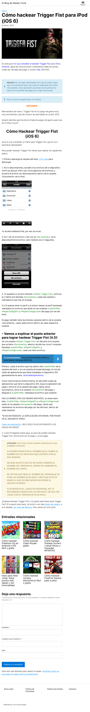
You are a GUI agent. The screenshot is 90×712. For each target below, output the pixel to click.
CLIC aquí (43, 159)
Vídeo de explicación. (11, 424)
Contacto (72, 689)
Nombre (6, 627)
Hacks (4, 11)
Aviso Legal (8, 689)
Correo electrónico (12, 639)
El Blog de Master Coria (14, 3)
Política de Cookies (55, 689)
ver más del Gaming (23, 507)
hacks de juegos (52, 504)
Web (3, 650)
